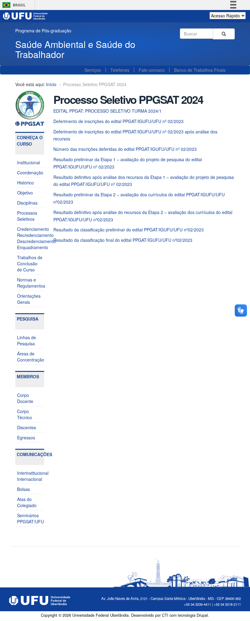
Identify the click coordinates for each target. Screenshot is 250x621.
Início (51, 84)
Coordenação (30, 172)
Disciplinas (27, 203)
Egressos (26, 437)
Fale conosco (152, 69)
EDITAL (60, 111)
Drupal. (203, 615)
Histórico (25, 183)
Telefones (119, 69)
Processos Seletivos (27, 216)
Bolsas (23, 489)
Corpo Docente (25, 398)
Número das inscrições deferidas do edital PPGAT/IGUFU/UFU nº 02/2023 (125, 149)
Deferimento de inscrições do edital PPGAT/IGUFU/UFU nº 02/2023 (118, 121)
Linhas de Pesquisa (26, 340)
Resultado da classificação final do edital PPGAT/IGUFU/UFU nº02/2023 (122, 240)
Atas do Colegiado (27, 502)
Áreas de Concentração (30, 356)
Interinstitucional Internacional (30, 476)
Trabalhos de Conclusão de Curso (29, 263)
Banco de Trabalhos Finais (200, 69)
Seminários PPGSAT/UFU (30, 518)
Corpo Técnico (24, 414)
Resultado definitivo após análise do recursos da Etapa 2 (108, 212)
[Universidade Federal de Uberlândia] (25, 15)
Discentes (26, 427)
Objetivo (25, 193)
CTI (165, 615)
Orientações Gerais (29, 299)
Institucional (28, 162)
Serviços (92, 69)
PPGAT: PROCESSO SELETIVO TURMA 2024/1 (115, 111)
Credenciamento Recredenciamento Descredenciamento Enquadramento (30, 238)
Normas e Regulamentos (30, 283)
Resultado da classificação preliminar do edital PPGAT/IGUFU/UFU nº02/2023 (128, 230)
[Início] (29, 107)
